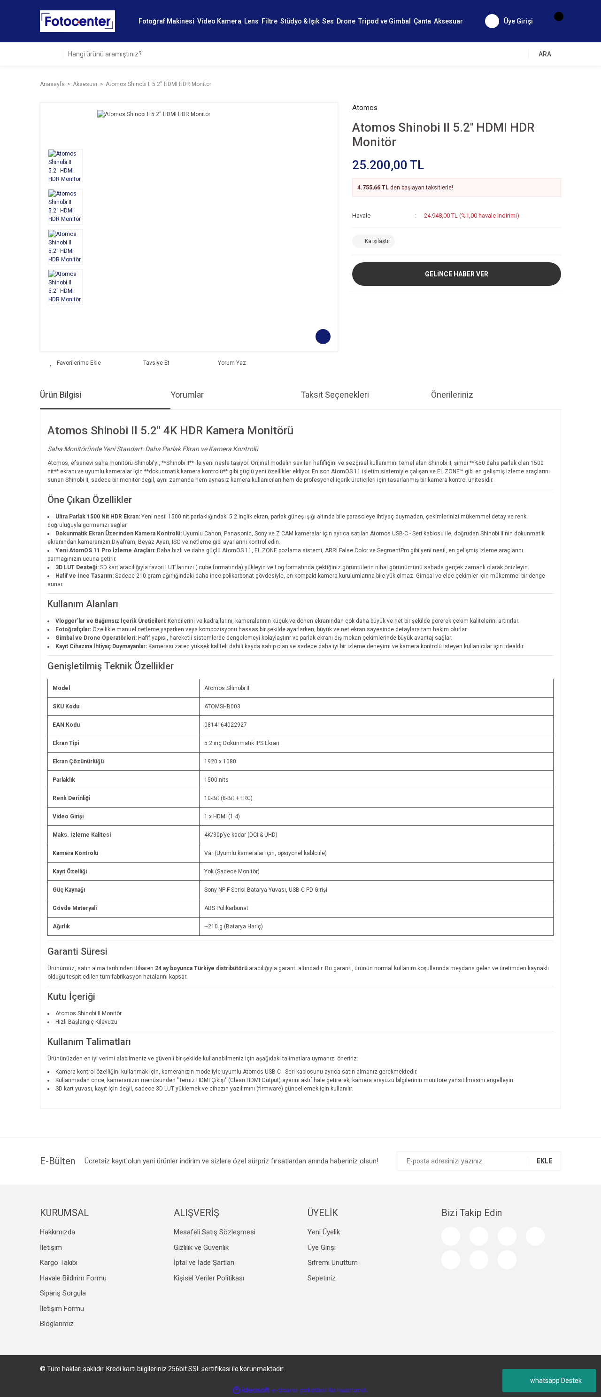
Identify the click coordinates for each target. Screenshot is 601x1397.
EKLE (544, 1161)
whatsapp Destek (556, 1380)
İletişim (51, 1247)
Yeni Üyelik (324, 1232)
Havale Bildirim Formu (73, 1278)
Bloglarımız (57, 1323)
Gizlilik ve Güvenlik (201, 1247)
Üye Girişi (322, 1247)
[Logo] (77, 20)
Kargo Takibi (58, 1262)
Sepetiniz (322, 1278)
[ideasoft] (251, 1390)
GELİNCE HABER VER (456, 274)
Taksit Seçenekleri (334, 395)
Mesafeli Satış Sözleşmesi (214, 1232)
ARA (545, 54)
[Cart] (554, 21)
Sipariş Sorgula (63, 1293)
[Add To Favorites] (75, 363)
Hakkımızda (57, 1232)
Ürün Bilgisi (60, 395)
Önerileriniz (452, 395)
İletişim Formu (62, 1308)
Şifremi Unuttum (333, 1262)
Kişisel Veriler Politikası (209, 1278)
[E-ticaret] (299, 1390)
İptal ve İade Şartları (204, 1262)
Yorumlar (187, 395)
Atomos (365, 107)
